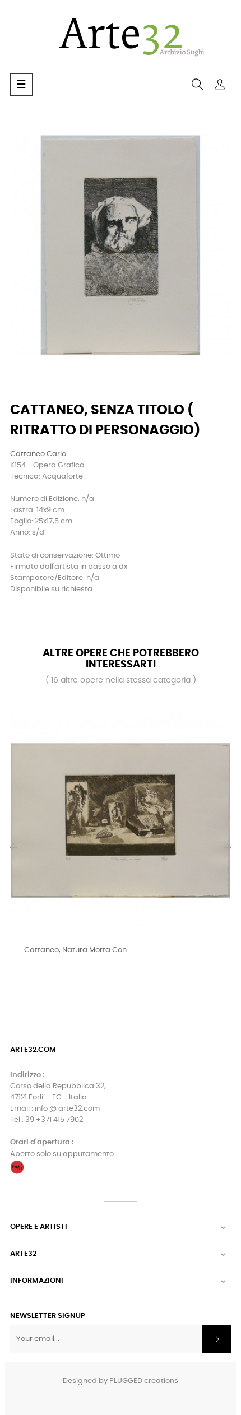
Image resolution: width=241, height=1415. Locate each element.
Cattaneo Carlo (38, 454)
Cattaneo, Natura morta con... (78, 950)
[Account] (219, 84)
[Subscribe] (216, 1339)
